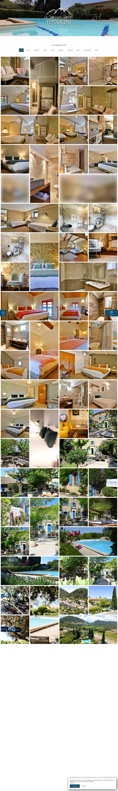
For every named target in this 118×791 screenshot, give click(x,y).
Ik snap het (75, 786)
